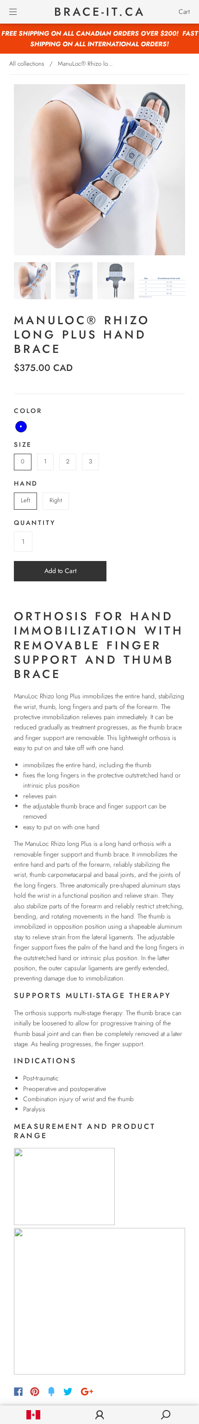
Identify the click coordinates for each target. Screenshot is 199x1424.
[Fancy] (51, 1391)
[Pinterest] (34, 1391)
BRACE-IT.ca (99, 12)
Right (56, 500)
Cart (184, 11)
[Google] (87, 1391)
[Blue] (21, 426)
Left (25, 500)
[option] (99, 169)
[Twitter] (68, 1391)
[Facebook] (18, 1391)
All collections (26, 63)
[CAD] (33, 1415)
